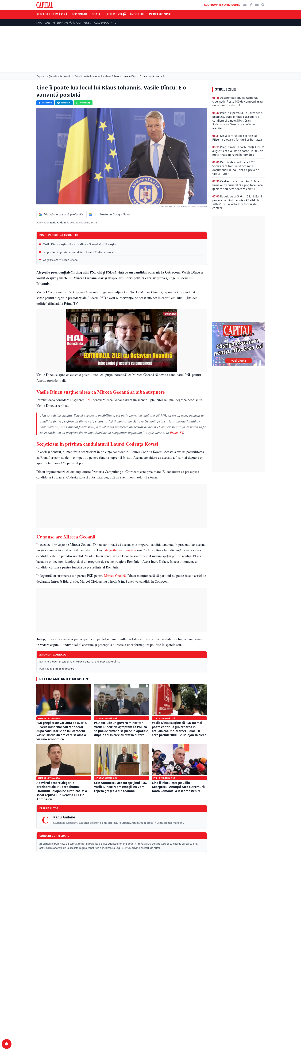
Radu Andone (58, 222)
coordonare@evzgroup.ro (222, 4)
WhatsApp (85, 102)
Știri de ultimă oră (52, 14)
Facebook (47, 102)
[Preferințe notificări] (6, 1044)
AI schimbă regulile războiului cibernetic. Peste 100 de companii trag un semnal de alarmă (237, 101)
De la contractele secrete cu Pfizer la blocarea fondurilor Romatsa (237, 137)
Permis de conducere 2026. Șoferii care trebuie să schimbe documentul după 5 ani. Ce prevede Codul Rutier (235, 168)
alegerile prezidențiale (120, 550)
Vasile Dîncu (113, 661)
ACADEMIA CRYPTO (105, 22)
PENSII (87, 22)
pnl (97, 661)
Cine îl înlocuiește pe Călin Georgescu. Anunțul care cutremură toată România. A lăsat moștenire (178, 787)
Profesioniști (160, 14)
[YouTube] (257, 4)
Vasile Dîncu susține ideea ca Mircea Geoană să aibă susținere (81, 244)
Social (97, 14)
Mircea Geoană (115, 575)
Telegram (66, 102)
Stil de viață (116, 14)
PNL (88, 399)
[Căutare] (263, 4)
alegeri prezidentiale (62, 661)
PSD (102, 661)
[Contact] (244, 4)
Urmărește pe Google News (112, 214)
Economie (80, 14)
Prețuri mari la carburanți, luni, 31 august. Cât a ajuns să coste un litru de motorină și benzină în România (238, 151)
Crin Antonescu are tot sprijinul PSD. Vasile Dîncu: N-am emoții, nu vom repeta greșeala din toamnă (120, 787)
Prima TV (176, 432)
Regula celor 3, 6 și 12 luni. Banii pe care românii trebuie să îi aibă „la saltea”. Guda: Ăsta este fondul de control (237, 202)
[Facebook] (250, 4)
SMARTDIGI (43, 22)
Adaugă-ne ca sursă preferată (63, 214)
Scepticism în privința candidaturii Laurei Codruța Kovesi (78, 252)
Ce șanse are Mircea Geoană (60, 260)
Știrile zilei (225, 89)
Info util (137, 14)
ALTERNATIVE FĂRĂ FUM (67, 22)
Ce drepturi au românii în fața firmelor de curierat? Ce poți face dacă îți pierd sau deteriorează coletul (237, 185)
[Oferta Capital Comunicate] (238, 344)
